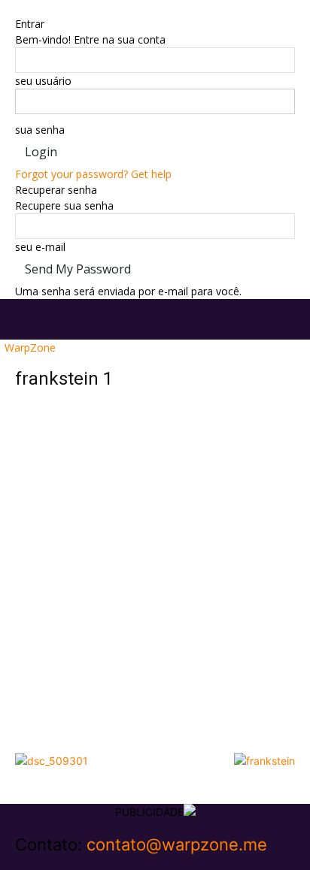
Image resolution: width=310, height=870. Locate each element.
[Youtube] (53, 862)
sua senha (40, 129)
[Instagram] (32, 862)
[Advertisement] (155, 583)
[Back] (19, 8)
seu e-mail (40, 247)
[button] (26, 319)
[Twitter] (43, 862)
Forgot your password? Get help (93, 174)
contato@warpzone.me (177, 844)
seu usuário (43, 81)
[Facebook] (20, 862)
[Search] (289, 319)
